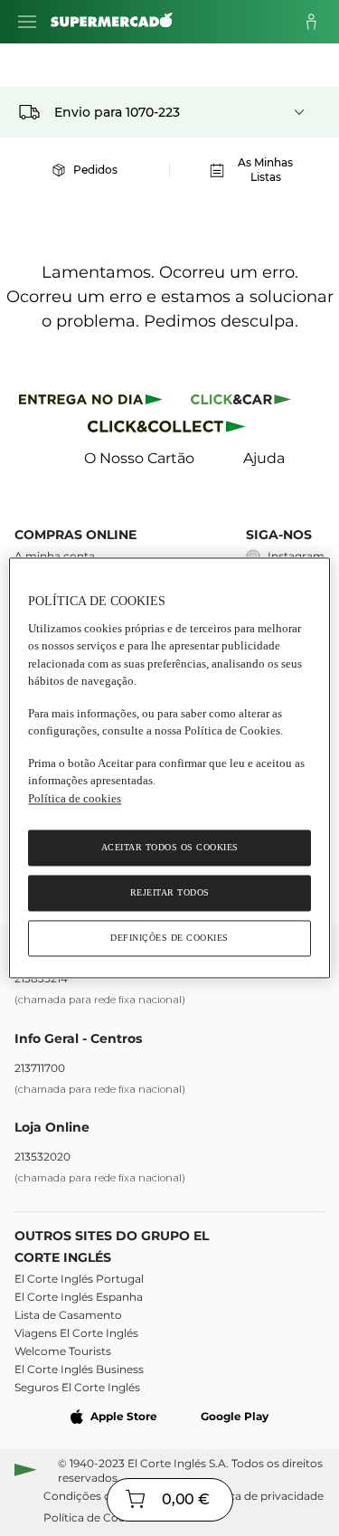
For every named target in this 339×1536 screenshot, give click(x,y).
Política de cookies (74, 798)
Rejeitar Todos (170, 893)
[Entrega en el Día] (169, 430)
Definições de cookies (169, 938)
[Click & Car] (241, 402)
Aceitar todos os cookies (170, 848)
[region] (169, 767)
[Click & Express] (91, 402)
